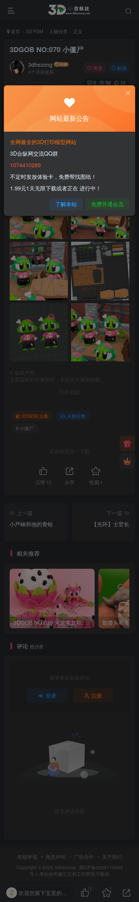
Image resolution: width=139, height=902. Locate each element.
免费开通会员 (107, 204)
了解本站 (66, 204)
